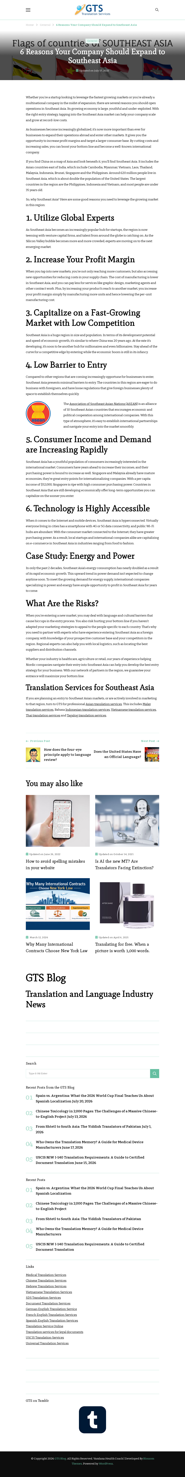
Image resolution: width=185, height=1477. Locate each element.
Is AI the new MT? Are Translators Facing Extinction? (124, 864)
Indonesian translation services (87, 710)
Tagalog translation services (86, 715)
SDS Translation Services (43, 1298)
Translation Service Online (44, 1326)
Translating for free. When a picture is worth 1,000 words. (122, 947)
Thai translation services (43, 715)
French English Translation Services (51, 1315)
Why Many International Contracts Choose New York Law (57, 947)
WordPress (106, 1463)
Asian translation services (104, 704)
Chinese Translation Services (46, 1280)
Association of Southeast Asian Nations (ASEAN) (103, 404)
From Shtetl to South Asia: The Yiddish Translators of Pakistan (88, 1126)
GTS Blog (60, 1458)
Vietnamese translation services (133, 710)
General (92, 41)
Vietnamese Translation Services (49, 1292)
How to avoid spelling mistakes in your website (55, 864)
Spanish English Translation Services (52, 1321)
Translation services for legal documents (54, 1332)
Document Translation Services (48, 1303)
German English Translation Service (51, 1309)
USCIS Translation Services (45, 1338)
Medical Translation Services (46, 1275)
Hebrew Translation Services (46, 1286)
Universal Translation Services (47, 1343)
